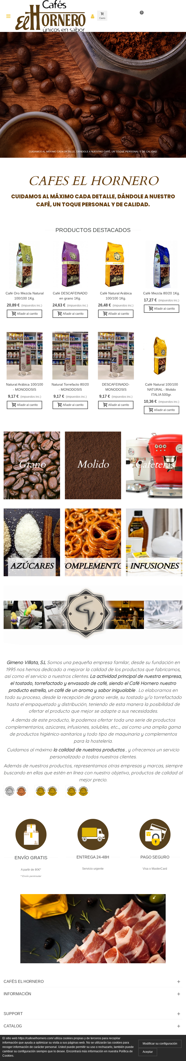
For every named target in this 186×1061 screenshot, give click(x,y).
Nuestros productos (93, 928)
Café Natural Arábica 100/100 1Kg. (116, 295)
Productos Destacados (93, 230)
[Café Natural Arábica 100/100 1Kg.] (116, 264)
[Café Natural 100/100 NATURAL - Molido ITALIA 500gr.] (162, 356)
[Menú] (8, 16)
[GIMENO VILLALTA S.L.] (50, 16)
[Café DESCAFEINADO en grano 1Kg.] (70, 264)
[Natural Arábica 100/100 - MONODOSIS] (25, 356)
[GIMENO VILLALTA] (93, 615)
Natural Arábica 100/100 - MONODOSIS (24, 386)
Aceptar (148, 1052)
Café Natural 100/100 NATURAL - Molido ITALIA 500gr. (161, 389)
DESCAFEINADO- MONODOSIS (116, 386)
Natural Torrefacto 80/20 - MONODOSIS (70, 386)
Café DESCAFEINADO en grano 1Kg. (70, 295)
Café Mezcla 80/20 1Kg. (161, 293)
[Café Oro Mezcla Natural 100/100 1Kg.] (25, 264)
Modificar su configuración (160, 1043)
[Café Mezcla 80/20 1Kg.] (162, 264)
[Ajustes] (92, 16)
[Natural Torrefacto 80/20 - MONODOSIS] (70, 356)
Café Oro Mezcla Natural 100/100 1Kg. (25, 295)
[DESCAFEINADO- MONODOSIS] (116, 356)
